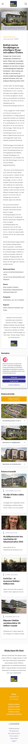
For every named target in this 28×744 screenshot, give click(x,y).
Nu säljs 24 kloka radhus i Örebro (13, 495)
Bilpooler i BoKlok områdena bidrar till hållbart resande (11, 623)
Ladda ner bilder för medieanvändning (14, 399)
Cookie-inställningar (14, 384)
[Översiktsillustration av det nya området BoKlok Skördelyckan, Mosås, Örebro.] (14, 411)
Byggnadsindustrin (17, 289)
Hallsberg (17, 307)
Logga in (14, 741)
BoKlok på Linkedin (14, 706)
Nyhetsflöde (14, 738)
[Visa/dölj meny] (2, 4)
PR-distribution (14, 731)
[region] (14, 372)
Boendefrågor (7, 289)
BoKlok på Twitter (14, 711)
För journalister (14, 736)
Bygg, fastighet (7, 287)
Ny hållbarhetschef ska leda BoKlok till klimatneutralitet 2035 (13, 539)
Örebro (5, 307)
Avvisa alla (14, 377)
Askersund (11, 307)
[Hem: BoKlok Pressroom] (13, 4)
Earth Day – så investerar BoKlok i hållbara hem (11, 581)
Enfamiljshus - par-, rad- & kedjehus (13, 300)
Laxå (21, 307)
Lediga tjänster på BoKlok (14, 714)
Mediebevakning (14, 728)
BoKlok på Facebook (14, 709)
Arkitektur (15, 287)
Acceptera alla (14, 381)
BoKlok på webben (14, 704)
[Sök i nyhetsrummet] (26, 4)
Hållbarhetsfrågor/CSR (10, 292)
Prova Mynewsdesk (14, 733)
